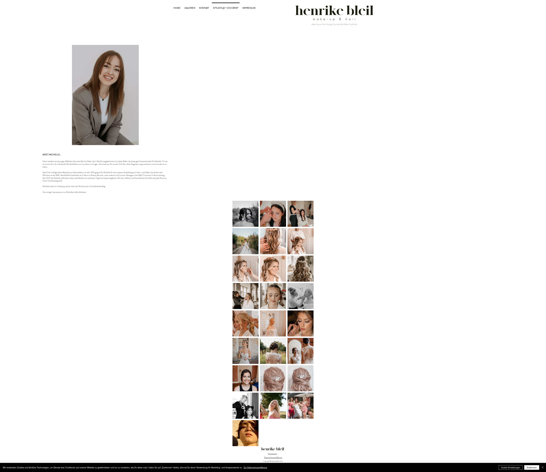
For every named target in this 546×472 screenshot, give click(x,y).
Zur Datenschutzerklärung (255, 467)
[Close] (542, 467)
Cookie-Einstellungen (510, 467)
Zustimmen (532, 467)
